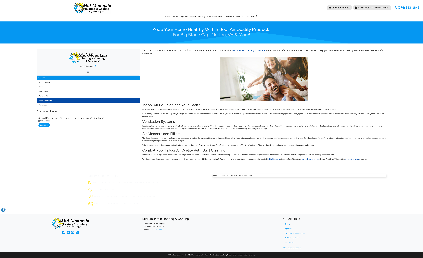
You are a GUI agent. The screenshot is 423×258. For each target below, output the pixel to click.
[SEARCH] (257, 15)
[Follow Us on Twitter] (68, 233)
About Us (239, 16)
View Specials (87, 66)
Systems (184, 16)
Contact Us (250, 16)
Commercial (42, 105)
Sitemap (252, 255)
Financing (201, 16)
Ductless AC (43, 96)
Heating (41, 87)
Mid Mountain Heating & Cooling (248, 50)
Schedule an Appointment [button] (374, 7)
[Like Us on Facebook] (63, 233)
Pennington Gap (313, 159)
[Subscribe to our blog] (77, 233)
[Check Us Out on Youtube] (72, 233)
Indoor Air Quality (45, 100)
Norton (303, 159)
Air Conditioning (44, 82)
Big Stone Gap (274, 159)
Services (175, 16)
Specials (193, 16)
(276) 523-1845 (408, 8)
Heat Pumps (43, 91)
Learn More (228, 16)
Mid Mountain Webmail (292, 248)
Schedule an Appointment (295, 233)
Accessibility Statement (226, 255)
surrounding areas (352, 159)
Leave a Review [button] (341, 7)
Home (167, 16)
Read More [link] (44, 125)
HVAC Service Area (214, 16)
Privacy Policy (242, 255)
